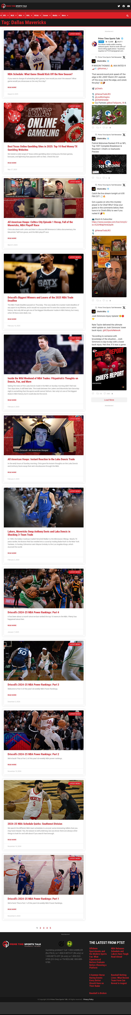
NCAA (36, 15)
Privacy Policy (88, 999)
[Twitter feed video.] (109, 114)
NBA (20, 15)
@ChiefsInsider (101, 100)
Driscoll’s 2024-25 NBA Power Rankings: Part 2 (33, 754)
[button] (127, 16)
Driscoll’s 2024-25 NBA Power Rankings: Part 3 (33, 684)
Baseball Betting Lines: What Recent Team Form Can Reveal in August (120, 979)
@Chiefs (98, 88)
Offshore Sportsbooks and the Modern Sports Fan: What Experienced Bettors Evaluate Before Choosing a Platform (98, 958)
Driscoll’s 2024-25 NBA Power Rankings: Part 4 (33, 612)
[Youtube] (128, 6)
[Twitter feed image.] (109, 368)
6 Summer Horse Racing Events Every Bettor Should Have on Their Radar (97, 980)
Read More (12, 87)
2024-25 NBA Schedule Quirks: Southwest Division (35, 823)
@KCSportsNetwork (111, 330)
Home (1, 15)
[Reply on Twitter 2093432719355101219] (93, 300)
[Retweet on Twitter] (96, 57)
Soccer (45, 15)
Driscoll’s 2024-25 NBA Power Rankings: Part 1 (33, 898)
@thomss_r (102, 68)
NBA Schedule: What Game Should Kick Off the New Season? (40, 74)
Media (55, 15)
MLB (12, 15)
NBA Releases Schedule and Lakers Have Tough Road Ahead (119, 952)
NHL (28, 15)
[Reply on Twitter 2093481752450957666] (93, 178)
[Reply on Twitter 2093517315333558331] (93, 128)
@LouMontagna (102, 97)
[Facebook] (124, 6)
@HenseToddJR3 (103, 94)
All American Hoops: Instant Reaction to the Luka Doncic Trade (41, 459)
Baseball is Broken (98, 993)
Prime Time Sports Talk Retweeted (109, 57)
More (64, 15)
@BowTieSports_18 (115, 103)
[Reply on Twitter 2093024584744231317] (93, 394)
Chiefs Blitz (101, 61)
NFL (4, 15)
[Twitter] (119, 6)
